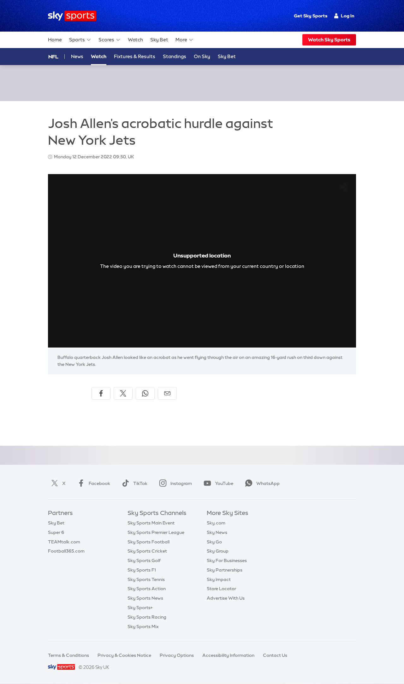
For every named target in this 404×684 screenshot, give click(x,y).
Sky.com (216, 523)
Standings (174, 56)
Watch (135, 39)
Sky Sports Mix (143, 626)
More (181, 39)
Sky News (217, 532)
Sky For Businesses (227, 560)
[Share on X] (123, 393)
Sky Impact (219, 579)
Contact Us (275, 655)
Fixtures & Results (134, 56)
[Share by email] (167, 393)
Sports (77, 39)
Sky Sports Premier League (156, 532)
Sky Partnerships (224, 570)
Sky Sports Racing (147, 617)
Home (55, 39)
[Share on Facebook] (101, 393)
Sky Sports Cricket (147, 551)
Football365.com (66, 551)
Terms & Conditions (68, 655)
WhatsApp (268, 483)
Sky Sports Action (147, 588)
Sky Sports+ (140, 607)
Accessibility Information (228, 655)
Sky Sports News (145, 598)
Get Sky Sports (310, 16)
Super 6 (56, 532)
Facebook (99, 483)
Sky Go (214, 542)
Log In (347, 16)
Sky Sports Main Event (151, 523)
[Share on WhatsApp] (145, 393)
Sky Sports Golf (144, 560)
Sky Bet (159, 39)
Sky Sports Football (148, 542)
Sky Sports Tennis (146, 579)
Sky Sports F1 (142, 570)
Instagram (181, 483)
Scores (106, 39)
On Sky (202, 56)
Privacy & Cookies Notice (124, 655)
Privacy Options (177, 655)
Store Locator (221, 588)
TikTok (140, 483)
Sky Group (218, 551)
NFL (53, 56)
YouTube (224, 483)
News (77, 56)
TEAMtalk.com (64, 542)
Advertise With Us (226, 598)
